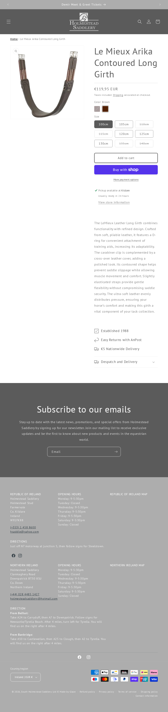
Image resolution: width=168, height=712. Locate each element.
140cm (146, 144)
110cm (146, 125)
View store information (114, 202)
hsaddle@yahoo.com (24, 531)
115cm (106, 135)
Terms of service (127, 691)
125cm (144, 134)
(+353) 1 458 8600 (23, 527)
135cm (126, 144)
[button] (8, 21)
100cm (103, 124)
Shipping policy (149, 691)
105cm (124, 124)
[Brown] (105, 109)
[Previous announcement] (7, 4)
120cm (124, 134)
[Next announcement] (160, 4)
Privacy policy (106, 691)
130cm (103, 143)
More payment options (126, 179)
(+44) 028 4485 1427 (24, 594)
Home (14, 39)
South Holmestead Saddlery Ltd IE (40, 691)
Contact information (147, 695)
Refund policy (87, 691)
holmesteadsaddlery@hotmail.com (34, 598)
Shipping (118, 94)
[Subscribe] (115, 452)
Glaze (73, 691)
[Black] (97, 109)
